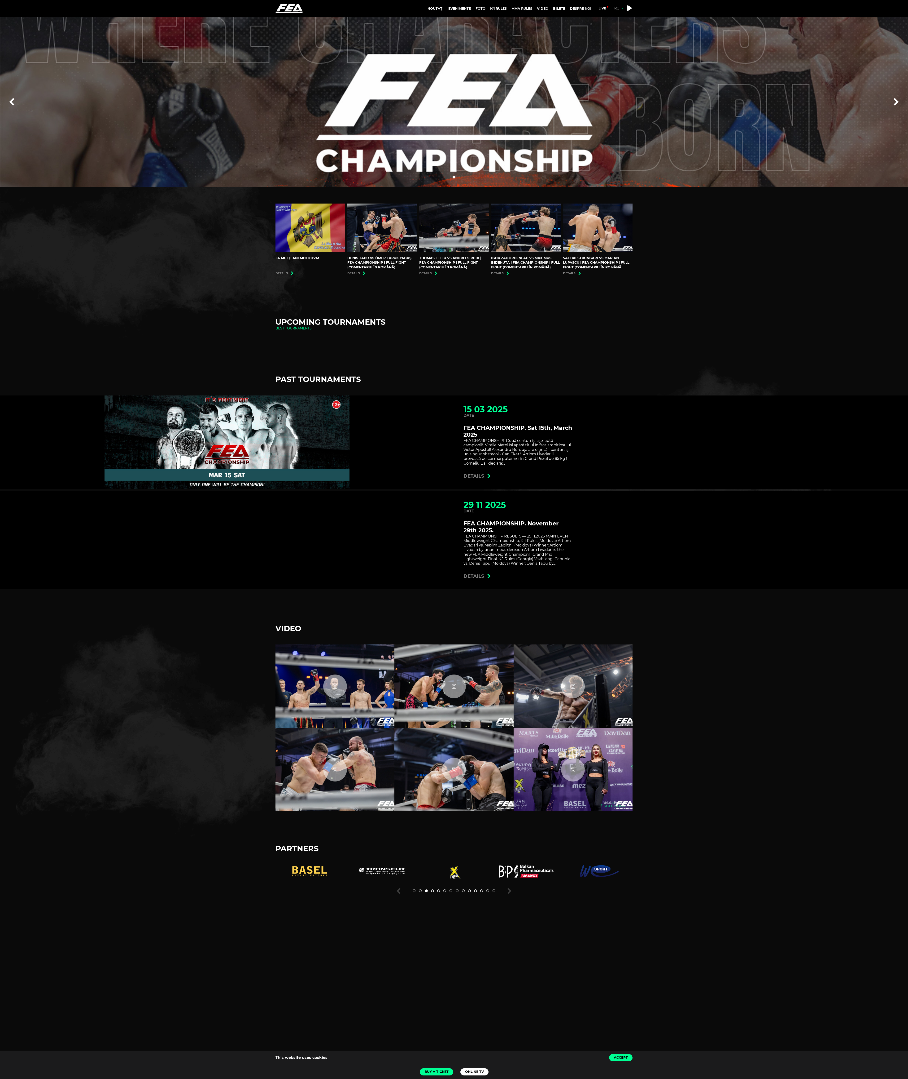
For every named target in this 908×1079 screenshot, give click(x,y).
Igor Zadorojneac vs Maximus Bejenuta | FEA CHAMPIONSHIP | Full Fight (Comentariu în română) (525, 262)
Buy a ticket (436, 1072)
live (602, 8)
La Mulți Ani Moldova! (297, 258)
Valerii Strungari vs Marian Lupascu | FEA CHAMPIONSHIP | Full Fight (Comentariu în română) (596, 262)
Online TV (474, 1072)
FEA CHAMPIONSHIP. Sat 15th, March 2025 (517, 431)
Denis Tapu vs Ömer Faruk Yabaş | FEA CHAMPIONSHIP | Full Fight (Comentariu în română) (380, 262)
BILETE (559, 8)
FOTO (480, 8)
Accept (621, 1057)
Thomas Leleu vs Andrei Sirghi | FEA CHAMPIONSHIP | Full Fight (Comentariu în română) (450, 262)
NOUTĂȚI (436, 8)
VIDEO (542, 8)
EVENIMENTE (459, 8)
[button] (454, 177)
